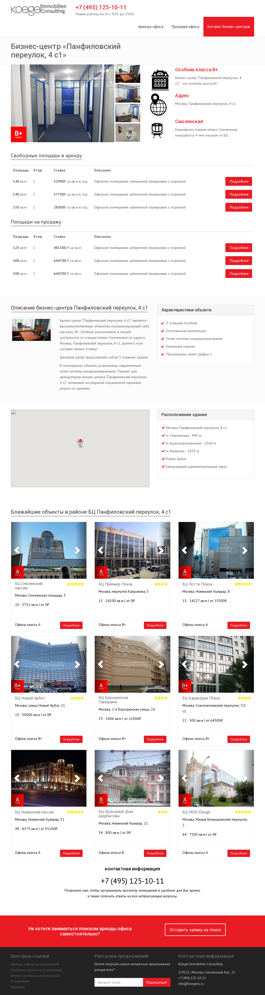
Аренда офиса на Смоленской (35, 964)
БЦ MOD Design (196, 812)
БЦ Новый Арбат (30, 698)
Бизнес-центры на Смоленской (35, 975)
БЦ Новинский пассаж (34, 812)
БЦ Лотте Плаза (197, 584)
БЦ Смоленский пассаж (28, 585)
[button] (17, 550)
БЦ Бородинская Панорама (113, 699)
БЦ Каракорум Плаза (201, 698)
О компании (20, 981)
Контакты (18, 987)
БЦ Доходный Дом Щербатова (116, 813)
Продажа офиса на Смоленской (36, 970)
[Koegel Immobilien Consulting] (38, 10)
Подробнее (239, 181)
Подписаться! (156, 982)
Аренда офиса (150, 26)
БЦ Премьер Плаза (115, 584)
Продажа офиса (185, 26)
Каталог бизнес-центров (229, 26)
